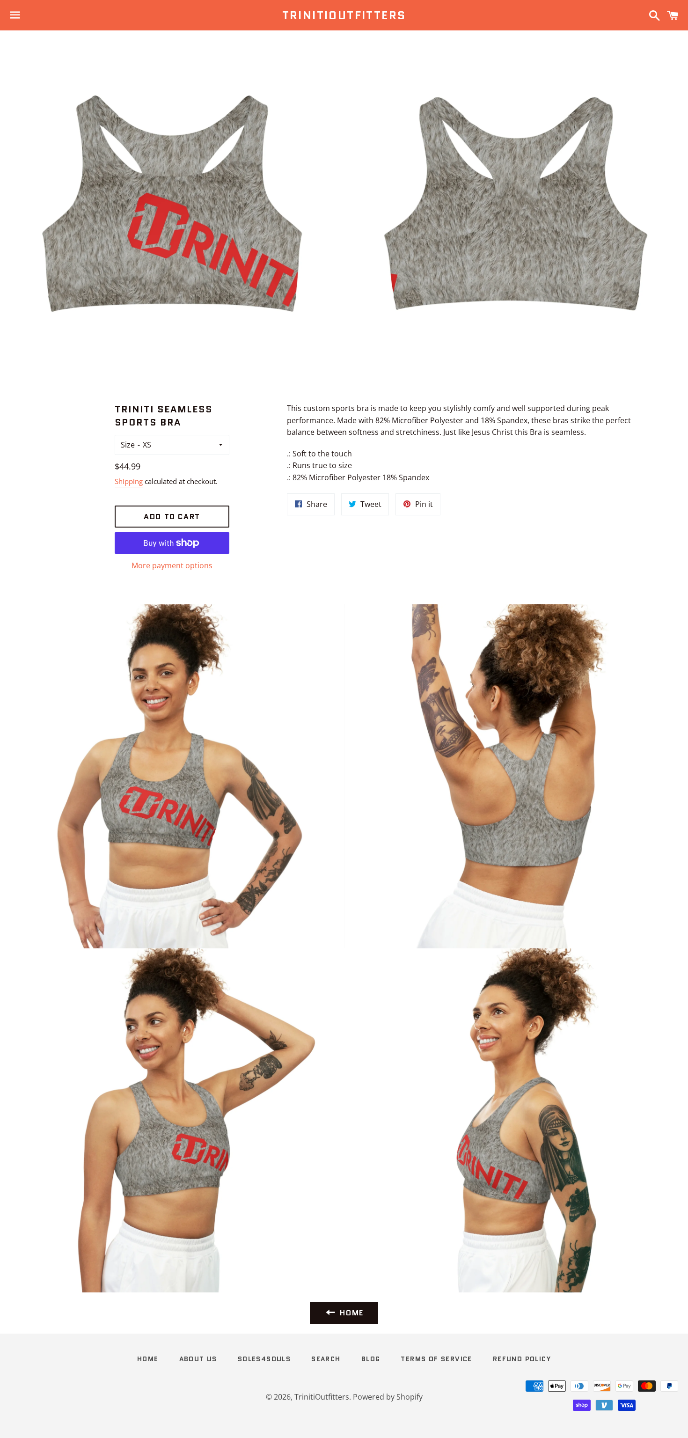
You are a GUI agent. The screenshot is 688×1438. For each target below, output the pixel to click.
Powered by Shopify (388, 1397)
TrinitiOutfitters (344, 15)
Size (128, 445)
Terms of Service (436, 1359)
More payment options (172, 565)
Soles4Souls (264, 1359)
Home (148, 1359)
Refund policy (522, 1359)
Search (325, 1359)
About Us (198, 1359)
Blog (371, 1359)
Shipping (129, 481)
